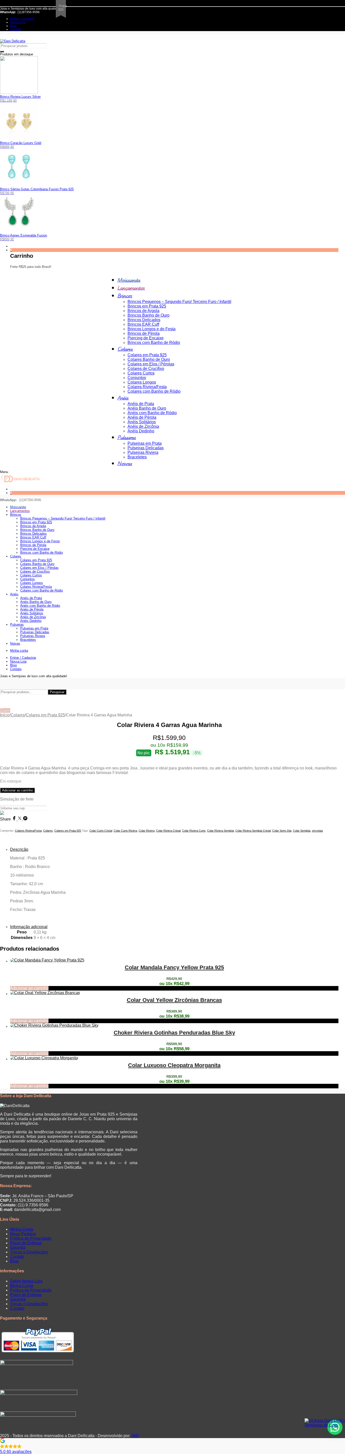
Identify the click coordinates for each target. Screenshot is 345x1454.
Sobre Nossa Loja (26, 1281)
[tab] (174, 884)
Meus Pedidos (23, 1234)
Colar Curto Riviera (125, 830)
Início (5, 715)
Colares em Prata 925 (45, 715)
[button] (172, 1447)
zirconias (317, 830)
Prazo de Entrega (25, 1243)
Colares (18, 715)
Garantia (18, 1247)
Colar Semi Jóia (281, 830)
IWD (134, 1436)
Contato (17, 1256)
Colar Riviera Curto (194, 830)
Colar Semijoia (301, 830)
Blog (14, 1261)
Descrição (19, 849)
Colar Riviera (147, 830)
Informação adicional (28, 927)
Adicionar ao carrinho (17, 790)
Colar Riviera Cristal (168, 830)
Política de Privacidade (31, 1238)
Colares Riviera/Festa (28, 830)
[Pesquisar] (2, 51)
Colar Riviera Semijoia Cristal (253, 830)
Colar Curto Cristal (100, 830)
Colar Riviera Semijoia (220, 830)
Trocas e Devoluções (29, 1252)
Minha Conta (21, 1229)
